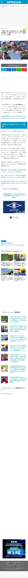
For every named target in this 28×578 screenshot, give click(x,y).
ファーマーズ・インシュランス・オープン (10, 245)
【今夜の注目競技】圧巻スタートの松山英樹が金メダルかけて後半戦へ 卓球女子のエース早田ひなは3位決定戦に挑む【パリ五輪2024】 (18, 369)
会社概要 (7, 562)
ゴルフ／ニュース (7, 312)
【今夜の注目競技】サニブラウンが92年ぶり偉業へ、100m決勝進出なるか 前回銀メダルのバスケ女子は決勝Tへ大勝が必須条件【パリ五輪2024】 (18, 358)
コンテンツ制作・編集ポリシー (16, 562)
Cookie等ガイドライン (11, 565)
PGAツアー (5, 243)
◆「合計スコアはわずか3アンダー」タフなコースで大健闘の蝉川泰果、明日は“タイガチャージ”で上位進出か (14, 183)
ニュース (4, 241)
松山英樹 (22, 245)
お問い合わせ (18, 565)
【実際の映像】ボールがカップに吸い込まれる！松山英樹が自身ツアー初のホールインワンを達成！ (14, 195)
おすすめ (10, 243)
